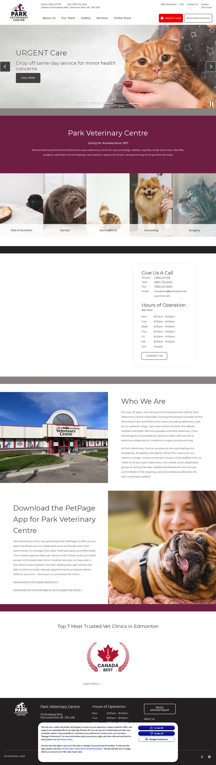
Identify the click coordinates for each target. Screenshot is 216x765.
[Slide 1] (81, 103)
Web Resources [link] (169, 4)
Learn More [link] (90, 683)
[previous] (5, 66)
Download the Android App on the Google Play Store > (47, 589)
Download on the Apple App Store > (36, 582)
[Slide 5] (134, 103)
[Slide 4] (121, 103)
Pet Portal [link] (206, 7)
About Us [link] (48, 18)
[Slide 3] (108, 103)
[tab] (148, 310)
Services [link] (102, 18)
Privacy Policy (66, 739)
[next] (211, 66)
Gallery (86, 18)
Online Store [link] (122, 18)
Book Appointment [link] (198, 18)
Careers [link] (205, 4)
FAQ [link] (182, 4)
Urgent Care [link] (173, 18)
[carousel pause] (211, 103)
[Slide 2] (94, 103)
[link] (19, 12)
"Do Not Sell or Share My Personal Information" (82, 748)
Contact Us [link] (192, 4)
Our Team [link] (68, 18)
